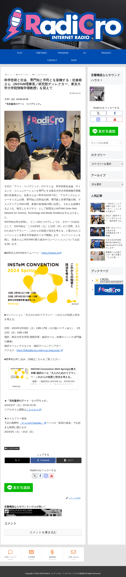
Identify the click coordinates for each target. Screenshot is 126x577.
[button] (68, 460)
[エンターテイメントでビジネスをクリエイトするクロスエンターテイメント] (108, 280)
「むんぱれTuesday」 (32, 423)
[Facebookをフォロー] (40, 475)
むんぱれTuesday (13, 448)
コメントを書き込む (43, 532)
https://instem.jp (50, 252)
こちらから (32, 409)
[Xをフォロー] (34, 475)
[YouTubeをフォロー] (51, 475)
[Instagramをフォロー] (45, 475)
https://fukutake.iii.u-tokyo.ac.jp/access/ (38, 350)
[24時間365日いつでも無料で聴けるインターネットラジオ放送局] (108, 289)
